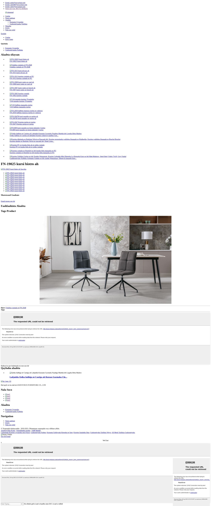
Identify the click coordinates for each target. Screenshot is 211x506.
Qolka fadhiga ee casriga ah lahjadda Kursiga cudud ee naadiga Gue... (34, 136)
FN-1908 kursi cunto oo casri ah (21, 84)
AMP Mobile (36, 430)
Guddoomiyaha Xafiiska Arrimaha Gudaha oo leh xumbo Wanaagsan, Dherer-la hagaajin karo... (43, 158)
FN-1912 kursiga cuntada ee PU (21, 78)
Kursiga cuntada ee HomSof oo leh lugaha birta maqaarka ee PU (32, 153)
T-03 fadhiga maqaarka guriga (20, 107)
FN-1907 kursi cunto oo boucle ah (22, 90)
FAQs (7, 28)
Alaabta (8, 20)
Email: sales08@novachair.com (16, 5)
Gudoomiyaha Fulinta (38, 432)
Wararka (8, 26)
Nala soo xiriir (10, 30)
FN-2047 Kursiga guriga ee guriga (22, 124)
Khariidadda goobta (23, 430)
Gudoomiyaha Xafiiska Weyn (100, 432)
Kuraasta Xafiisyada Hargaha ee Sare (60, 432)
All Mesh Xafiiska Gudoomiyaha (123, 432)
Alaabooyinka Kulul (8, 430)
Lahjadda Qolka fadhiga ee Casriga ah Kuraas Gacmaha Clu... (38, 377)
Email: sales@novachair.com (15, 7)
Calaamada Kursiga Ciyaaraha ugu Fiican (15, 432)
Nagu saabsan (10, 18)
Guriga (7, 16)
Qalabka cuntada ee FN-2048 (20, 67)
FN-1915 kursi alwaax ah (18, 73)
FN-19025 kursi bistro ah (18, 61)
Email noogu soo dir (8, 201)
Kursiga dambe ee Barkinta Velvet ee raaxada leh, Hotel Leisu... (32, 141)
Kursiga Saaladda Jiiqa (81, 432)
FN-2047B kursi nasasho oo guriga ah (23, 118)
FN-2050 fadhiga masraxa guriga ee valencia (25, 113)
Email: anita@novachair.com (15, 3)
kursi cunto (9, 39)
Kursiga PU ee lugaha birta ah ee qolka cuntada (26, 147)
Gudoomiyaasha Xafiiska (18, 24)
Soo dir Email (5, 436)
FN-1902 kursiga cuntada (18, 95)
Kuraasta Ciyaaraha (16, 22)
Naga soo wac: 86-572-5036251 (16, 9)
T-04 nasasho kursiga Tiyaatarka (21, 101)
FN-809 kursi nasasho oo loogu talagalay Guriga (26, 130)
